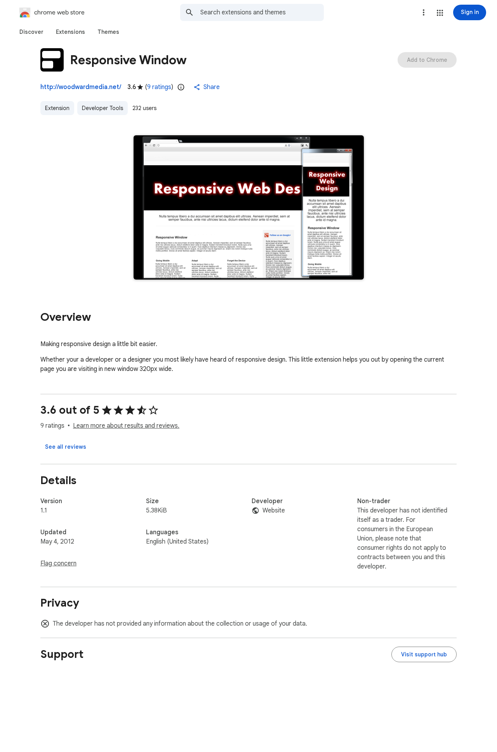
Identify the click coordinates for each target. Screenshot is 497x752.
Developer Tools (102, 108)
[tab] (31, 32)
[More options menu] (423, 12)
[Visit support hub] (424, 654)
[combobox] (262, 12)
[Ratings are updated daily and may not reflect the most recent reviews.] (181, 87)
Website (273, 510)
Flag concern (58, 563)
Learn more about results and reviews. (126, 426)
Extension (57, 108)
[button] (440, 13)
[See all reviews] (65, 446)
